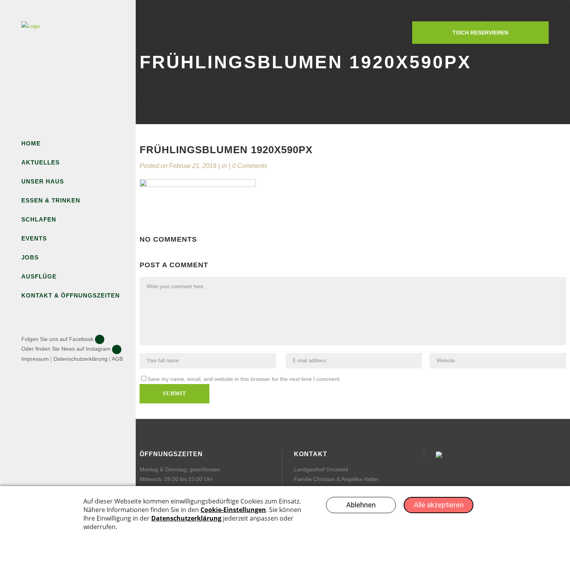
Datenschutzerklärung (80, 359)
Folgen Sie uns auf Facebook (57, 339)
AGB (117, 359)
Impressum (35, 359)
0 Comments (249, 166)
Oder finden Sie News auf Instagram (66, 349)
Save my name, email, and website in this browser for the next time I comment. (244, 379)
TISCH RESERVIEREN (480, 32)
